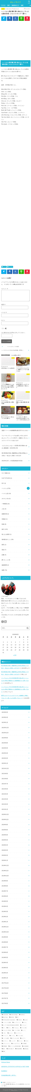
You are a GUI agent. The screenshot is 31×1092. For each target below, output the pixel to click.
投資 (4, 524)
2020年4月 (5, 845)
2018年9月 (5, 937)
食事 (22, 5)
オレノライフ (15, 2)
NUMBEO (4, 1071)
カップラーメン (17, 1022)
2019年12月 (5, 865)
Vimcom (20, 1019)
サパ (4, 1027)
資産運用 (5, 565)
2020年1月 (5, 860)
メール (4, 312)
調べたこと (6, 560)
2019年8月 (5, 886)
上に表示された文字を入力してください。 (13, 332)
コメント (4, 288)
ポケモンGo (6, 498)
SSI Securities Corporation (9, 1019)
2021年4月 (5, 794)
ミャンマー (13, 1041)
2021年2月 (5, 804)
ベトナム (3, 5)
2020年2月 (5, 855)
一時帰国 (6, 503)
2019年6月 (5, 896)
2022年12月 (5, 727)
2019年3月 (5, 911)
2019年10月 (5, 875)
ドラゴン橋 (23, 1027)
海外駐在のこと (15, 5)
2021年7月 (5, 783)
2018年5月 (5, 957)
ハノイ (3, 8)
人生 (4, 509)
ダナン (9, 1027)
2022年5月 (5, 748)
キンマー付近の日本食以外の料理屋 (11, 1025)
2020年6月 (5, 835)
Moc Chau (5, 1017)
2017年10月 (5, 988)
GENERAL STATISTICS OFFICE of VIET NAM (15, 1066)
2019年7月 (5, 891)
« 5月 (14, 655)
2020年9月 (5, 824)
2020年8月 (5, 829)
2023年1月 (5, 722)
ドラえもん (16, 1027)
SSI (17, 1017)
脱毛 (4, 544)
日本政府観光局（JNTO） (8, 1075)
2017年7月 (5, 998)
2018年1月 (5, 978)
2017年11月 (5, 983)
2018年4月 (5, 962)
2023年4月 (5, 717)
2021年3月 (5, 799)
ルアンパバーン (6, 1043)
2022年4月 (5, 753)
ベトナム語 (6, 493)
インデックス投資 (7, 1022)
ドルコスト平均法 (7, 1030)
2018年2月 (5, 972)
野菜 (4, 1051)
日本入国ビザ (11, 1048)
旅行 (9, 5)
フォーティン (19, 1033)
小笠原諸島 (25, 1046)
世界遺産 (5, 1046)
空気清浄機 (19, 1048)
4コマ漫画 (6, 473)
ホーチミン (5, 1041)
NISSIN (12, 1017)
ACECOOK (5, 1014)
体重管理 (5, 514)
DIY (4, 483)
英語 (4, 549)
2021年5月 (5, 789)
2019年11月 (5, 870)
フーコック (5, 1035)
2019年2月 (5, 916)
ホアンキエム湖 (15, 1038)
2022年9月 (5, 737)
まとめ (26, 1019)
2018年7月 (5, 947)
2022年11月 (5, 732)
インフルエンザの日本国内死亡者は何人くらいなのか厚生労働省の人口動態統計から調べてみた (15, 680)
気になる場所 (6, 534)
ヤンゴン (20, 1041)
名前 (3, 304)
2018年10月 (5, 932)
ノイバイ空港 (17, 1030)
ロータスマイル (16, 1043)
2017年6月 (5, 1003)
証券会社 (26, 1048)
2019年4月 (5, 906)
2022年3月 (5, 758)
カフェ (24, 1022)
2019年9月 (5, 880)
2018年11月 (5, 926)
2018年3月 (5, 967)
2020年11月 (5, 819)
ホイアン (23, 1038)
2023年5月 (5, 712)
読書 (4, 554)
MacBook (22, 1014)
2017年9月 (5, 993)
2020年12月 (5, 814)
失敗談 (5, 519)
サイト (3, 320)
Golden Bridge (14, 1014)
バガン (4, 1033)
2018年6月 (5, 952)
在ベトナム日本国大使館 (15, 1046)
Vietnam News (5, 1062)
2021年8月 (5, 778)
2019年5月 (5, 901)
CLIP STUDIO (7, 478)
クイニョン (24, 1025)
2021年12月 (5, 768)
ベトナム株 (20, 1035)
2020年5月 (5, 840)
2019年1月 (5, 921)
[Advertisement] (15, 40)
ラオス (26, 1041)
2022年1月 (5, 763)
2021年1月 (5, 809)
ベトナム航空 (6, 1038)
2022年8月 (5, 743)
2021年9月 (5, 773)
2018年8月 (5, 942)
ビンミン (11, 1033)
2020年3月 (5, 850)
